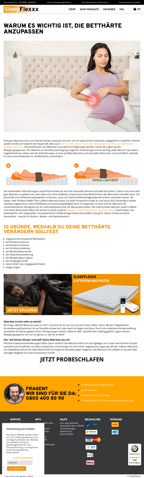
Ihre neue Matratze (69, 423)
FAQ (122, 9)
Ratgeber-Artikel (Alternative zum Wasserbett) (91, 210)
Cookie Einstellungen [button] (23, 457)
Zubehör (85, 31)
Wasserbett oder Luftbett (72, 425)
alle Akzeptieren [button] (16, 468)
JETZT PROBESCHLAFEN (72, 359)
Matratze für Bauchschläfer (67, 432)
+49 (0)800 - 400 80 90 (27, 2)
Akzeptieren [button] (26, 462)
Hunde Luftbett (90, 26)
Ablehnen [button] (13, 462)
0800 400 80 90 (45, 398)
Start (72, 9)
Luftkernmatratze (92, 17)
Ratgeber (109, 9)
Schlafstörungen (68, 428)
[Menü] (139, 445)
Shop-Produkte (89, 9)
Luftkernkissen (90, 22)
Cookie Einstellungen (45, 444)
